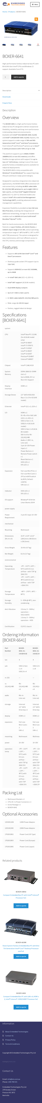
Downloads (6, 97)
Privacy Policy (10, 1040)
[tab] (21, 91)
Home (4, 12)
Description (6, 90)
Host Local (12, 1061)
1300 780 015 (12, 1082)
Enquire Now (7, 103)
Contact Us (9, 1036)
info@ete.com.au (13, 1079)
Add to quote (19, 77)
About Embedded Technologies (16, 1032)
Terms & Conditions (12, 1044)
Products (11, 12)
